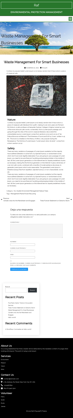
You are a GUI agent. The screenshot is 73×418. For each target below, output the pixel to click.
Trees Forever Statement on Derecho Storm (21, 308)
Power (26, 194)
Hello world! (12, 317)
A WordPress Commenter (13, 329)
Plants (22, 194)
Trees (46, 191)
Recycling (32, 194)
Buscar (7, 287)
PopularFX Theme (41, 411)
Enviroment (26, 191)
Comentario (15, 222)
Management (34, 191)
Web (11, 254)
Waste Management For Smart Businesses (21, 310)
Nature (41, 191)
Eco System (11, 47)
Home (3, 47)
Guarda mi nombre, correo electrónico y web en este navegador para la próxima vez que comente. (35, 264)
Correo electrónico (18, 248)
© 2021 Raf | (30, 411)
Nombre (13, 241)
